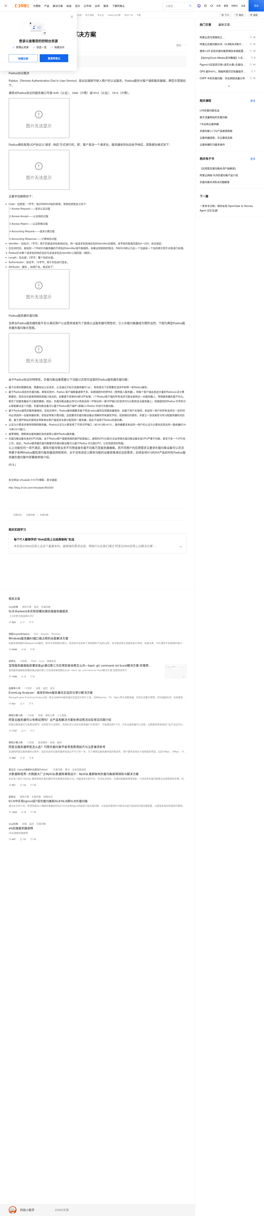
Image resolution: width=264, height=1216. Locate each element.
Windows (56, 633)
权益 (68, 6)
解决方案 (58, 6)
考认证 (101, 15)
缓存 (59, 742)
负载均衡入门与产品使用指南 (216, 131)
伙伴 (97, 6)
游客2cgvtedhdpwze (19, 633)
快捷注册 (23, 58)
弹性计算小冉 (16, 715)
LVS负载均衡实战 (209, 110)
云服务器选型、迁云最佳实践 (216, 137)
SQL (36, 633)
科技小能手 (27, 1210)
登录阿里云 (54, 58)
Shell (33, 661)
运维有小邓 (14, 688)
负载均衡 (30, 514)
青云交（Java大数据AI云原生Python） (29, 769)
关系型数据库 (79, 769)
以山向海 (13, 606)
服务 (105, 6)
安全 (52, 688)
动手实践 (77, 15)
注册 (243, 5)
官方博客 (89, 15)
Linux (41, 661)
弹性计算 (26, 606)
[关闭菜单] (5, 5)
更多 (252, 100)
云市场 (87, 6)
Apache (45, 633)
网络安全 (51, 661)
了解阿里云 (118, 6)
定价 (77, 6)
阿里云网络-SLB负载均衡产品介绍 (219, 175)
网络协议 (48, 796)
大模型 (37, 6)
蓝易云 (12, 796)
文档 (218, 5)
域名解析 (42, 742)
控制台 (234, 5)
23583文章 (62, 1210)
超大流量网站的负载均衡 (213, 117)
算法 (67, 769)
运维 (38, 688)
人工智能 (61, 715)
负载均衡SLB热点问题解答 (215, 182)
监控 (36, 606)
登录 (256, 5)
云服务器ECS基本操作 (212, 144)
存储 (40, 715)
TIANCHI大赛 (114, 15)
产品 (46, 6)
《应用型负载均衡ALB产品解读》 (218, 168)
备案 (226, 5)
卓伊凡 (12, 661)
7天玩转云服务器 (209, 124)
